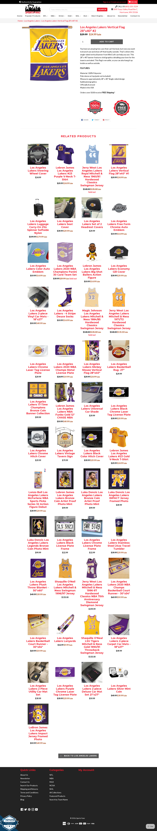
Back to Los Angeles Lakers (80, 756)
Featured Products (57, 796)
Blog (22, 799)
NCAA (62, 16)
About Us (111, 16)
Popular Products (32, 16)
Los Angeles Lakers (32, 21)
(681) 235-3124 (131, 6)
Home (19, 16)
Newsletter (123, 16)
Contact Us (135, 16)
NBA (54, 16)
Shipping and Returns (29, 789)
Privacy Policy (26, 796)
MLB (71, 16)
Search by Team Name (58, 799)
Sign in (105, 2)
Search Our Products (29, 785)
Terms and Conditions (29, 792)
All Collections (55, 792)
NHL (79, 16)
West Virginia (98, 16)
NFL (46, 16)
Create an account (118, 2)
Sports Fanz (80, 818)
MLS (87, 16)
